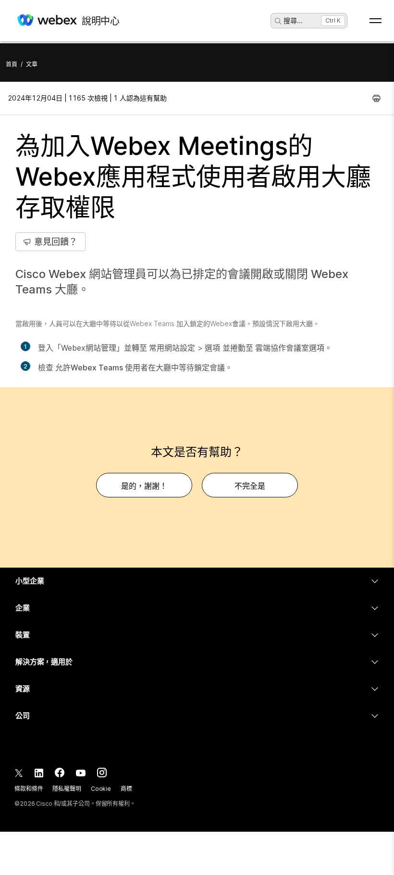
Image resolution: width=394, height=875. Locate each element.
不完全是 (249, 486)
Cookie (101, 788)
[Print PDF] (376, 98)
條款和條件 (28, 788)
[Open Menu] (375, 20)
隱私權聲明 (66, 788)
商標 (126, 788)
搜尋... (293, 20)
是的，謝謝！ (144, 486)
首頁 (11, 64)
